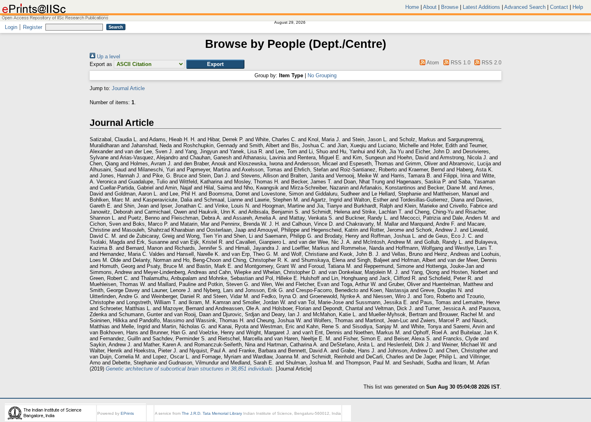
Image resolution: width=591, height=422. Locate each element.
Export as (101, 64)
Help (578, 7)
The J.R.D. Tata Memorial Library (212, 413)
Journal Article (128, 88)
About (430, 7)
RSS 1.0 (459, 63)
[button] (215, 64)
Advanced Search (525, 7)
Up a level (107, 57)
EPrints (127, 413)
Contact (559, 7)
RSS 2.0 (490, 63)
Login (11, 27)
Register (32, 27)
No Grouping (322, 75)
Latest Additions (481, 7)
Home (412, 7)
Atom (432, 63)
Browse (449, 7)
